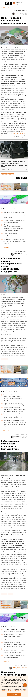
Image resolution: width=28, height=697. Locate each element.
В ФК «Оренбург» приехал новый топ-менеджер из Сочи (14, 221)
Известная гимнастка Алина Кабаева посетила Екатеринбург (14, 404)
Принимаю (14, 694)
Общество (11, 174)
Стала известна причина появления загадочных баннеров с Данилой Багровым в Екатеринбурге (15, 650)
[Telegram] (21, 178)
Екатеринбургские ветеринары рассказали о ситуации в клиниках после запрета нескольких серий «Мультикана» (15, 215)
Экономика (4, 174)
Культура (10, 593)
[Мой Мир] (24, 178)
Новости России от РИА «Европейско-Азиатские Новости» (10, 3)
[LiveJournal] (26, 178)
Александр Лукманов (20, 667)
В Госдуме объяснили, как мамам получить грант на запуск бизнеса (14, 630)
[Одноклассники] (19, 178)
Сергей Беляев (20, 13)
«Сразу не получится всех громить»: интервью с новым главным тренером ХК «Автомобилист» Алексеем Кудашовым (15, 227)
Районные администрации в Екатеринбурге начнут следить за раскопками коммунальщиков (15, 409)
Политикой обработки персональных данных (13, 690)
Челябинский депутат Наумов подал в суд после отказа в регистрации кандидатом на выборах (13, 397)
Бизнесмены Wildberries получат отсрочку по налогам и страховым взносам (15, 241)
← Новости (5, 7)
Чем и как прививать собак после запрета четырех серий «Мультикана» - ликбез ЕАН (14, 416)
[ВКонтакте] (17, 178)
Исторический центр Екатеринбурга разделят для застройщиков (13, 235)
